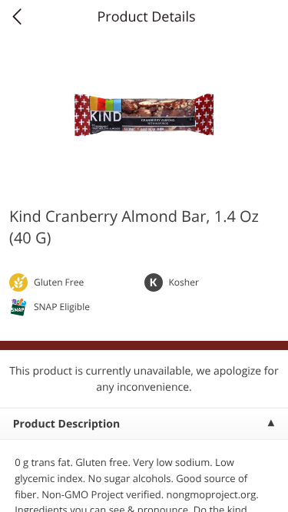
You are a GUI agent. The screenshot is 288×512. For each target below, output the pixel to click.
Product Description (66, 424)
